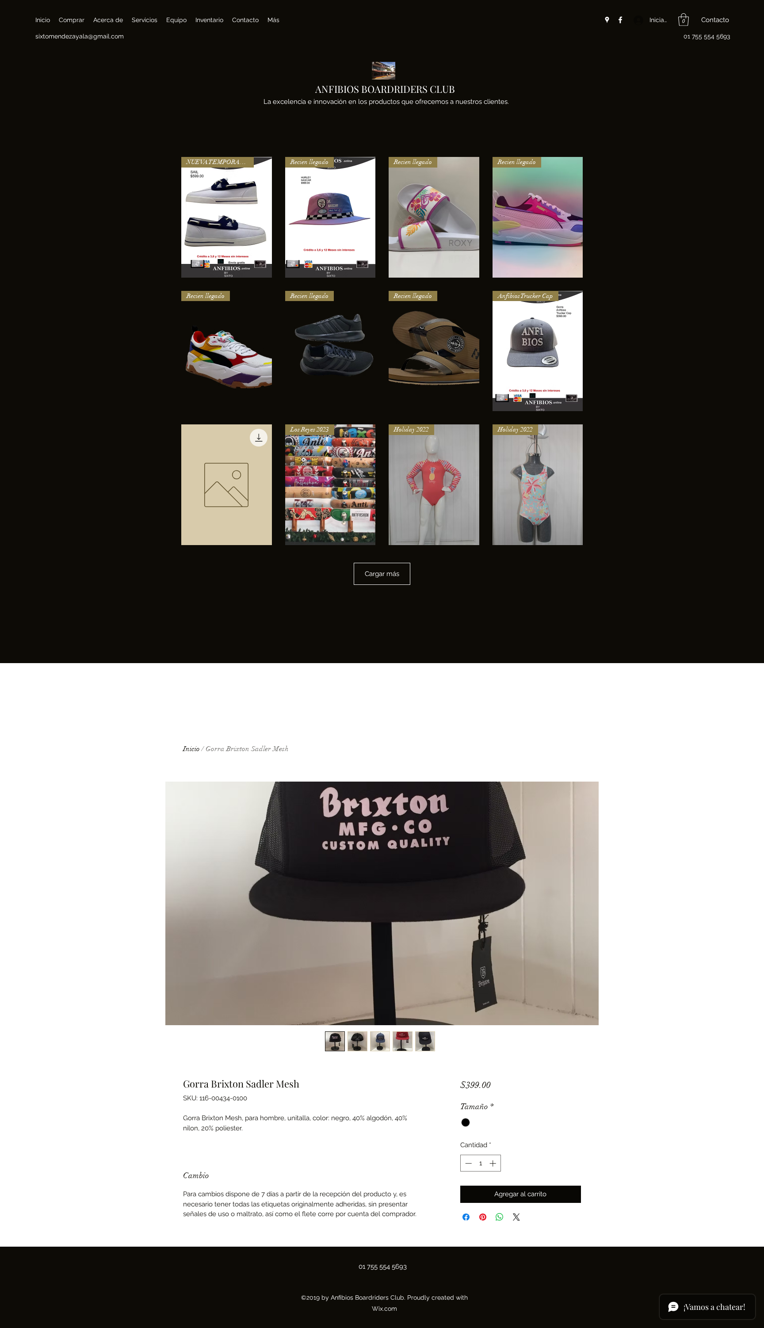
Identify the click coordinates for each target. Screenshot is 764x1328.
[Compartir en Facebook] (466, 1217)
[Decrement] (468, 1163)
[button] (683, 19)
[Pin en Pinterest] (483, 1217)
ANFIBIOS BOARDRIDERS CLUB (385, 88)
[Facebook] (620, 19)
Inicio (191, 748)
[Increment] (494, 1163)
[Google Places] (607, 19)
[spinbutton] (480, 1163)
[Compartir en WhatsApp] (499, 1217)
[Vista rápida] (226, 484)
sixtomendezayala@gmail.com (79, 36)
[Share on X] (516, 1217)
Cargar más (382, 574)
